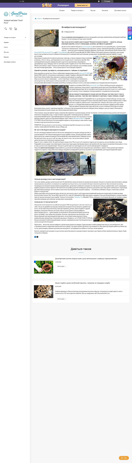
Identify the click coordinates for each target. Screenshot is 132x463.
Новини (6, 42)
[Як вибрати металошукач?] (46, 38)
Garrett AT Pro (49, 52)
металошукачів (87, 46)
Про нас (6, 52)
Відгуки (6, 57)
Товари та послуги (10, 37)
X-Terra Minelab (62, 52)
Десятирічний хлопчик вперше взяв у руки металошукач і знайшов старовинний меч (86, 259)
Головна (61, 10)
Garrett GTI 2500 (85, 73)
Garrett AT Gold (94, 85)
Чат (125, 458)
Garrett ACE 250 (39, 52)
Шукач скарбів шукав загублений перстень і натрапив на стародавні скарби (82, 283)
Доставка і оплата (10, 62)
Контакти (105, 10)
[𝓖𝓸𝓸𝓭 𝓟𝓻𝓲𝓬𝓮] (15, 14)
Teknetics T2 (78, 197)
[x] (37, 237)
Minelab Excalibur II (79, 118)
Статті (6, 47)
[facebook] (35, 237)
